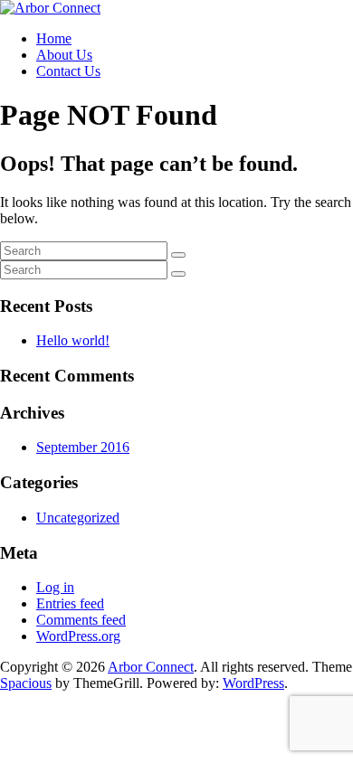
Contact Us (68, 71)
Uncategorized (77, 517)
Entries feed (70, 603)
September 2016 (82, 447)
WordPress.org (78, 636)
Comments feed (81, 619)
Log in (55, 587)
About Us (64, 54)
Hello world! (73, 340)
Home (54, 38)
